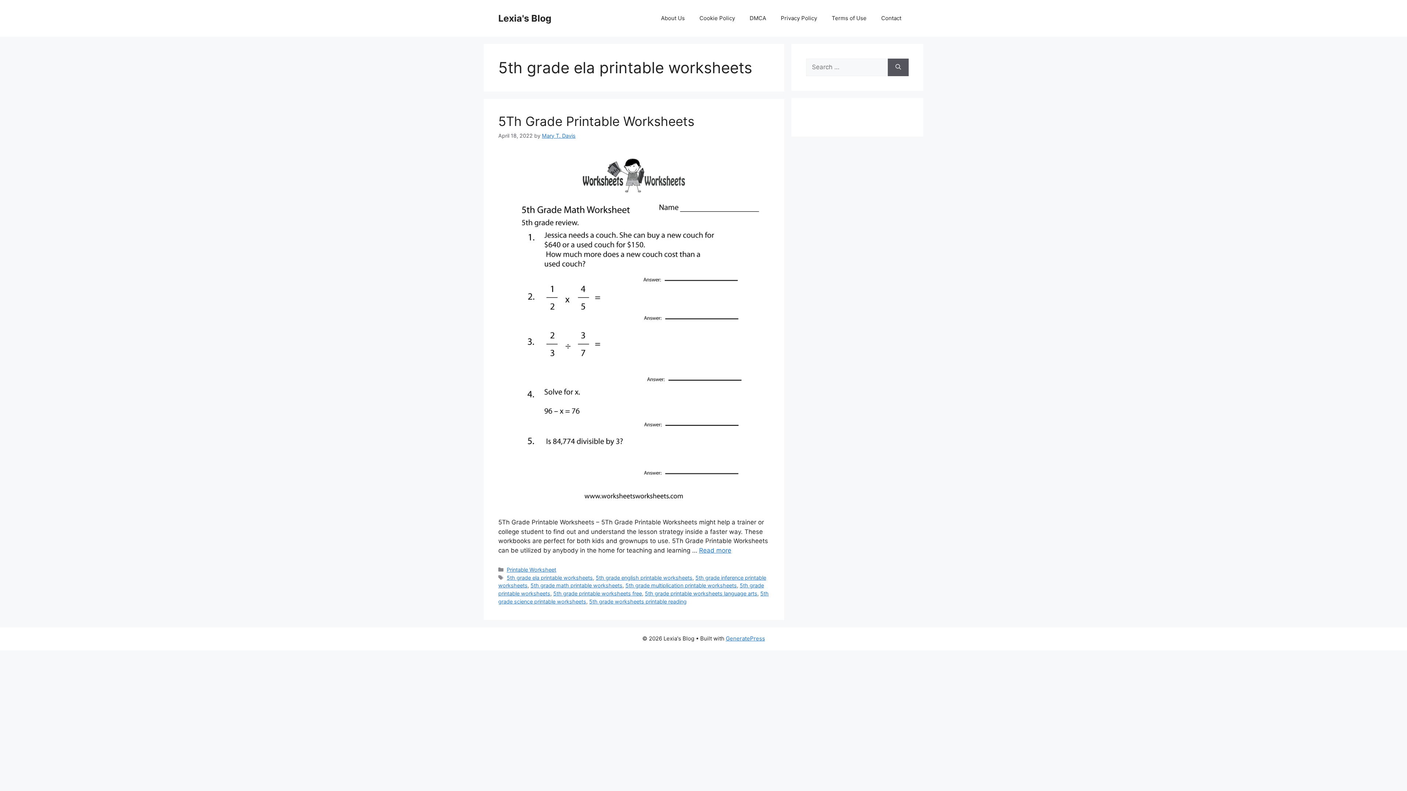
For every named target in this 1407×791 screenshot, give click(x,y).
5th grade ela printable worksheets (550, 578)
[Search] (898, 67)
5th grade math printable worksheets (577, 585)
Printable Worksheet (531, 570)
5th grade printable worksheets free (597, 593)
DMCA (758, 18)
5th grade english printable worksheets (644, 578)
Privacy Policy (799, 18)
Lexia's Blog (524, 18)
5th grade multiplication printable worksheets (681, 585)
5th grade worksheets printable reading (638, 601)
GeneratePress (745, 638)
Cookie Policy (717, 18)
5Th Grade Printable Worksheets (596, 121)
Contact (891, 18)
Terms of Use (849, 18)
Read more (715, 550)
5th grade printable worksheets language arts (701, 593)
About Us (673, 18)
